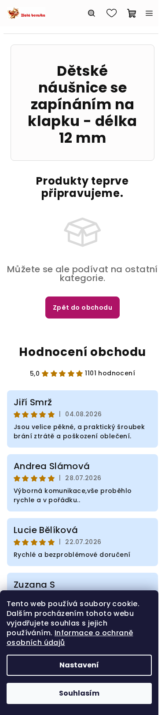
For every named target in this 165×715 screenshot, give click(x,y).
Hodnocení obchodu (82, 352)
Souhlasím (79, 693)
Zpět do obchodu (82, 307)
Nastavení (79, 665)
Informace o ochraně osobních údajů (70, 638)
